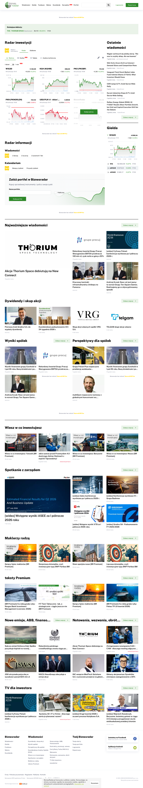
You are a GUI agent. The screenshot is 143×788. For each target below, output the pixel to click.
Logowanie (119, 5)
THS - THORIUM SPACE (15, 31)
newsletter (53, 763)
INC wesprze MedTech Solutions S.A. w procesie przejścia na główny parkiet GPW (88, 676)
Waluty (48, 5)
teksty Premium (33, 764)
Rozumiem (94, 783)
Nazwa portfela (14, 189)
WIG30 (9, 69)
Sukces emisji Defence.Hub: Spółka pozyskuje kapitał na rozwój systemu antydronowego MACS (20, 648)
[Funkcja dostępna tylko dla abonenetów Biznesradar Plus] (7, 50)
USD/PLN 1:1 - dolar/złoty (51, 100)
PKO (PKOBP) (80, 69)
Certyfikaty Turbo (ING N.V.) (59, 749)
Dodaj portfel (17, 199)
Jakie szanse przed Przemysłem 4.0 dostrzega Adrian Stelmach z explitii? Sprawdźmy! (54, 456)
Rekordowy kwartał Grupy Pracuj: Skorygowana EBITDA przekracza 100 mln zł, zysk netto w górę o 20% (88, 253)
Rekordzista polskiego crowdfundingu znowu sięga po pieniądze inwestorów (52, 648)
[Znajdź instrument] (108, 5)
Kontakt (43, 774)
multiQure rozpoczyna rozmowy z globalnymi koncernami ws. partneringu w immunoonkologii (87, 397)
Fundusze (41, 5)
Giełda (34, 5)
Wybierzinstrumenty (14, 50)
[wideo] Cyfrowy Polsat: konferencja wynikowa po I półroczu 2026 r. (122, 253)
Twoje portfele (77, 744)
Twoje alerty (77, 741)
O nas (7, 774)
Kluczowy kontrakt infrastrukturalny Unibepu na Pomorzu (85, 284)
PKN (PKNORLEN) (14, 100)
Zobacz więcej (128, 117)
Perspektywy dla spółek (36, 747)
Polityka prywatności (16, 774)
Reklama (36, 774)
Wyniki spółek (33, 744)
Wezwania (53, 752)
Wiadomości (26, 5)
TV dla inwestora (55, 760)
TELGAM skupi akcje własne (118, 327)
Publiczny (61, 192)
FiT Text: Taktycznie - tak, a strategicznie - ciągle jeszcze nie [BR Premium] (53, 606)
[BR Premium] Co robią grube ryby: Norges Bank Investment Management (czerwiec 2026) (20, 606)
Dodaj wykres (88, 112)
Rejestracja (132, 5)
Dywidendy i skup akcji (36, 741)
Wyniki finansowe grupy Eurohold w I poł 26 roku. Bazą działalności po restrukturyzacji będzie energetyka (20, 369)
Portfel (76, 5)
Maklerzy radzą (33, 761)
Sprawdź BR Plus (79, 17)
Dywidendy (56, 5)
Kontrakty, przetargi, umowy (60, 746)
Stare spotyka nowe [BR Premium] (87, 564)
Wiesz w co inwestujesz (36, 755)
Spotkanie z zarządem (35, 758)
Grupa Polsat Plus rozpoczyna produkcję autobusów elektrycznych (86, 369)
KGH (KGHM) (46, 69)
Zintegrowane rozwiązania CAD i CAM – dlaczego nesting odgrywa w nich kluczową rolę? (122, 648)
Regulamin (28, 774)
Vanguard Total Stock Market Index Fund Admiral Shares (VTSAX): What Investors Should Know (121, 74)
